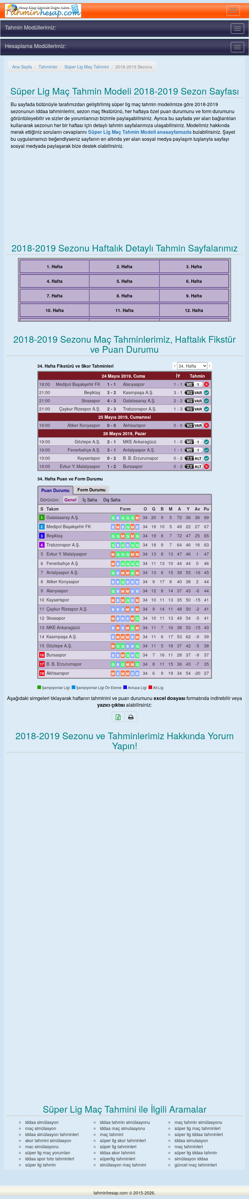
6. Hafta (194, 281)
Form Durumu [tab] (91, 490)
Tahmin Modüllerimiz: (30, 27)
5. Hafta (124, 281)
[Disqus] (124, 838)
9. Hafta (194, 296)
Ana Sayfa (22, 67)
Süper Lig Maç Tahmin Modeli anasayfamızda (140, 131)
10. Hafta (55, 310)
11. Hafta (124, 310)
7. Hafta (55, 296)
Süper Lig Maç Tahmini (86, 67)
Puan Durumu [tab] (55, 490)
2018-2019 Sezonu (133, 67)
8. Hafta (124, 296)
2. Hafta (124, 266)
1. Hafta (55, 266)
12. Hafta (194, 310)
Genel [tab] (70, 500)
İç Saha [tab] (90, 500)
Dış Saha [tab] (112, 500)
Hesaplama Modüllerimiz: (35, 46)
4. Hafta (55, 281)
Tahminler (48, 67)
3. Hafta (194, 266)
